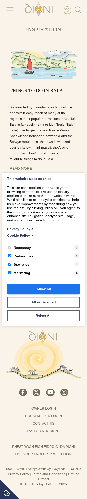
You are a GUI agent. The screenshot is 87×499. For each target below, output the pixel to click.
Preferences (23, 256)
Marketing (22, 273)
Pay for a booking (43, 431)
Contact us (43, 423)
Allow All (43, 289)
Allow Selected (43, 302)
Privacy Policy (18, 474)
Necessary (22, 248)
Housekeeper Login (43, 416)
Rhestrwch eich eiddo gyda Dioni (43, 446)
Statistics (21, 264)
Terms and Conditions (48, 474)
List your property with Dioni (43, 454)
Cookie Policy (20, 235)
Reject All (43, 315)
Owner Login (43, 408)
